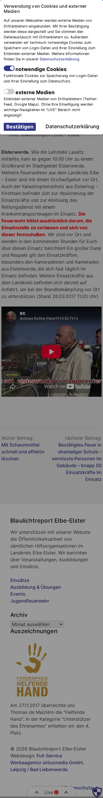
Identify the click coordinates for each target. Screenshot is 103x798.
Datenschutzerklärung (59, 59)
